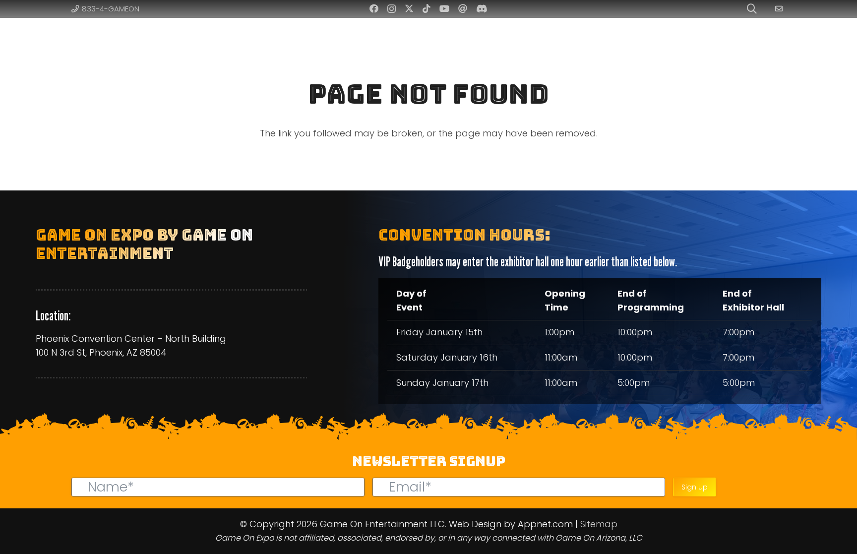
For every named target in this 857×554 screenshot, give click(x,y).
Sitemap (598, 524)
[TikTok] (426, 8)
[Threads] (462, 8)
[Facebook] (373, 8)
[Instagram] (391, 9)
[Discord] (482, 8)
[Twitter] (409, 8)
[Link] (780, 8)
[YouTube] (444, 8)
